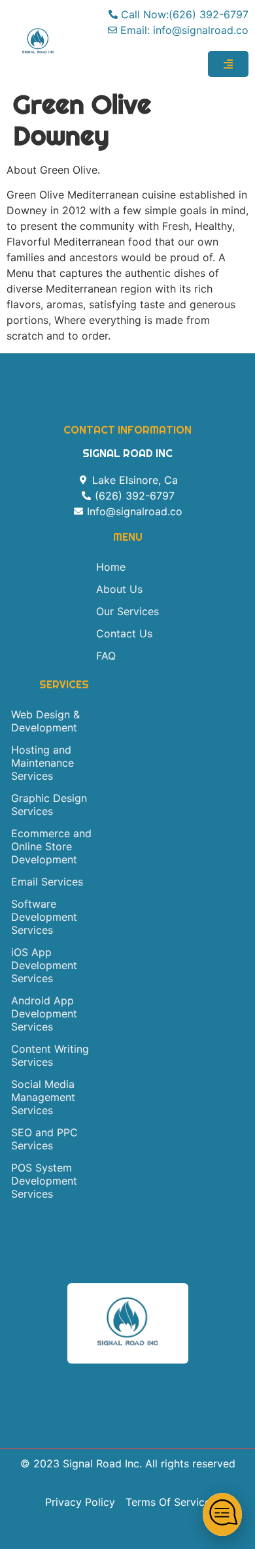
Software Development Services (44, 916)
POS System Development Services (44, 1180)
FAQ (106, 655)
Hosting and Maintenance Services (42, 762)
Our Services (127, 611)
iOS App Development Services (44, 965)
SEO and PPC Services (44, 1139)
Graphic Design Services (49, 804)
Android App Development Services (44, 1013)
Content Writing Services (50, 1055)
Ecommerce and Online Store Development (51, 846)
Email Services (47, 881)
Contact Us (124, 633)
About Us (119, 589)
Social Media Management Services (43, 1097)
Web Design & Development (45, 721)
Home (111, 566)
